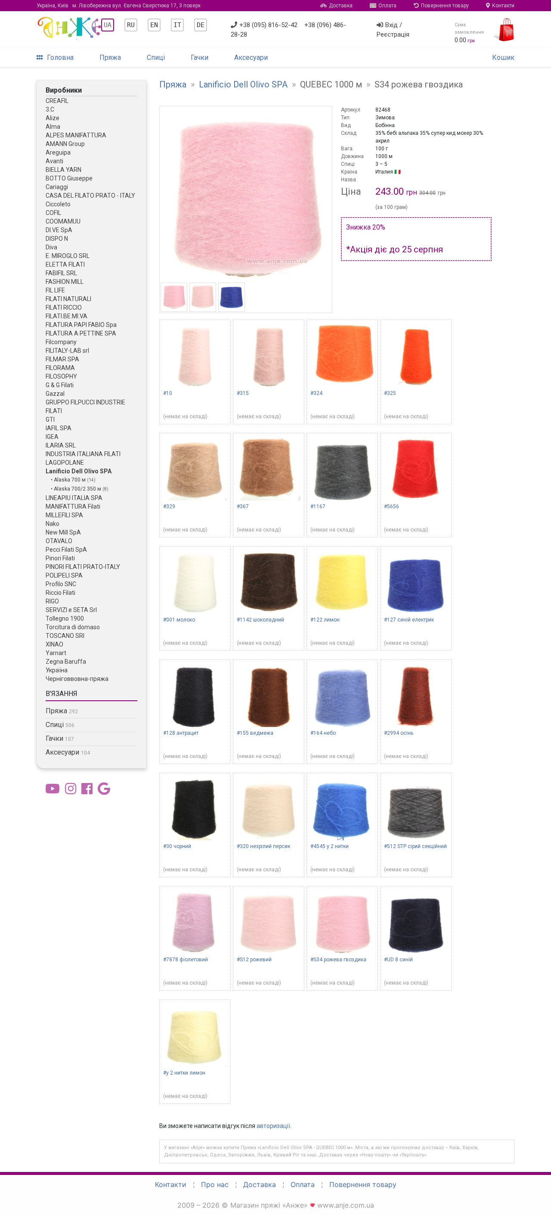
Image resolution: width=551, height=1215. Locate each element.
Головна (60, 57)
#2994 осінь (398, 733)
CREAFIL (57, 100)
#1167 (317, 506)
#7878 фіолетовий (185, 960)
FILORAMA (60, 367)
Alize (52, 118)
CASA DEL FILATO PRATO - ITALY (90, 195)
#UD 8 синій (398, 960)
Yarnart (56, 652)
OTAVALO (59, 541)
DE (200, 25)
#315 (243, 393)
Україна (57, 670)
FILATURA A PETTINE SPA (81, 333)
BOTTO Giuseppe (69, 178)
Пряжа (110, 57)
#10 (167, 393)
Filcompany (61, 342)
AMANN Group (65, 143)
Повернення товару (445, 6)
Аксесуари (251, 57)
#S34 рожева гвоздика (338, 960)
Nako (52, 523)
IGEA (52, 436)
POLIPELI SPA (64, 575)
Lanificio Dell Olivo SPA (78, 471)
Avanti (54, 161)
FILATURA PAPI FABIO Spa (81, 324)
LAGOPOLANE (65, 462)
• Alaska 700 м (69, 480)
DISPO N (57, 238)
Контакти (503, 6)
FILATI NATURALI (68, 298)
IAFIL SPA (58, 428)
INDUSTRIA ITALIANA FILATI (83, 454)
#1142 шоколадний (260, 620)
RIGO (52, 601)
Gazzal (55, 393)
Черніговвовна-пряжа (77, 678)
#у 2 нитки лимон (184, 1073)
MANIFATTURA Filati (73, 506)
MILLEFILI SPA (64, 515)
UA (107, 25)
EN (154, 25)
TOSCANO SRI (65, 635)
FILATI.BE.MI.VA (66, 316)
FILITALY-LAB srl (67, 350)
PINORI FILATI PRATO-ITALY (83, 566)
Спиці (156, 57)
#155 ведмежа (255, 733)
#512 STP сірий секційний (415, 846)
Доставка (341, 6)
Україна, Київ (119, 6)
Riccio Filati (60, 592)
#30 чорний (177, 846)
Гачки (199, 57)
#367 (243, 506)
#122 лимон (325, 620)
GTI (50, 419)
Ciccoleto (58, 204)
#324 (316, 393)
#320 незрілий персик (263, 846)
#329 (169, 506)
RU (131, 25)
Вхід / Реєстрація (393, 30)
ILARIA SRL (61, 445)
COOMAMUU (63, 221)
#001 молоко (179, 620)
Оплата (387, 6)
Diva (51, 247)
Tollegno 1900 (65, 618)
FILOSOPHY (61, 376)
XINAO (54, 644)
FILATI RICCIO (64, 307)
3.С (50, 109)
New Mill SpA (63, 532)
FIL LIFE (55, 290)
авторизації (273, 1125)
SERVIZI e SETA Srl (71, 609)
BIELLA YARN (63, 169)
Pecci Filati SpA (66, 549)
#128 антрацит (180, 733)
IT (177, 25)
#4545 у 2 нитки (329, 846)
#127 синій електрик (409, 620)
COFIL (53, 212)
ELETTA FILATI (65, 264)
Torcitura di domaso (73, 627)
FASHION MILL (65, 281)
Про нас (215, 1184)
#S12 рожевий (254, 960)
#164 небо (323, 733)
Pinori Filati (60, 558)
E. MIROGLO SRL (68, 255)
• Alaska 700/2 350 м (76, 489)
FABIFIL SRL (61, 273)
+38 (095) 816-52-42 (268, 25)
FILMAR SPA (62, 359)
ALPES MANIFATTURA (76, 135)
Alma (53, 126)
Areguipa (58, 152)
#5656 (391, 506)
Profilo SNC (61, 584)
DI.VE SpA (59, 230)
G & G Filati (60, 385)
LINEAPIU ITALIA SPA (74, 497)
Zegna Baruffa (66, 661)
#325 (390, 393)
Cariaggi (57, 186)
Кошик (503, 57)
